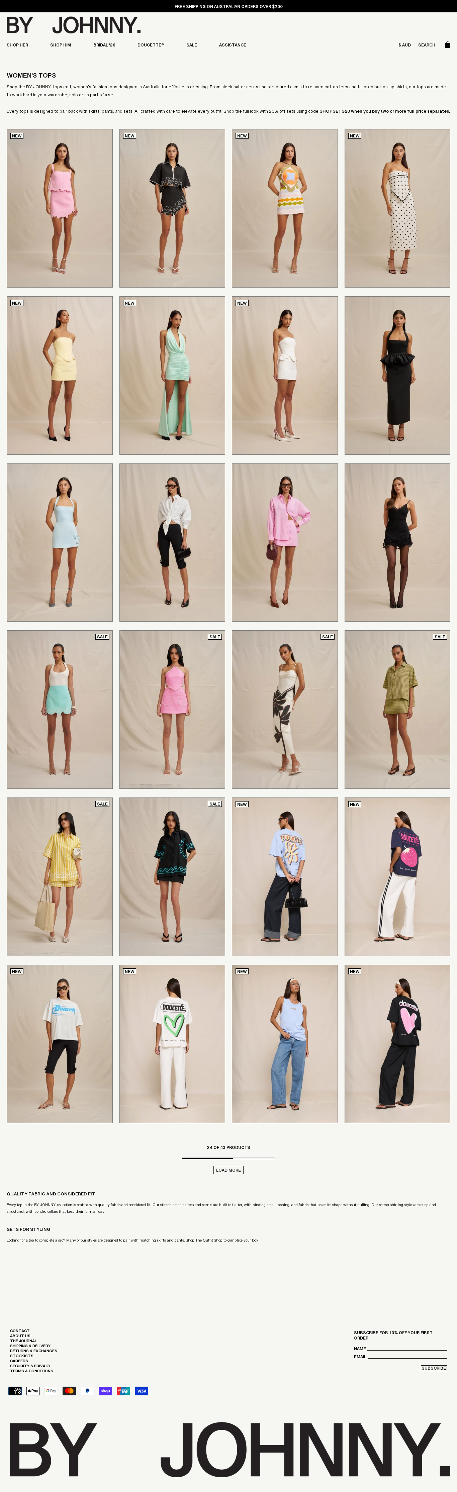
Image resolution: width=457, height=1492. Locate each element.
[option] (228, 8)
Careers (19, 1362)
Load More (228, 1171)
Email (360, 1358)
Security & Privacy (30, 1367)
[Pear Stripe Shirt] (397, 709)
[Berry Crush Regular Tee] (397, 877)
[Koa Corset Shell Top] (59, 375)
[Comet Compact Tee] (59, 1044)
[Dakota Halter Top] (397, 375)
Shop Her (17, 46)
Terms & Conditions (31, 1372)
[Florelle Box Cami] (59, 208)
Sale (191, 46)
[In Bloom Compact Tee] (285, 877)
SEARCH (426, 46)
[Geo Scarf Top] (285, 208)
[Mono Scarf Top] (285, 709)
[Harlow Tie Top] (172, 375)
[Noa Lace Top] (397, 543)
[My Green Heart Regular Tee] (172, 1044)
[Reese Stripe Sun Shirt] (59, 877)
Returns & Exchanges (33, 1352)
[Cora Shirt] (172, 543)
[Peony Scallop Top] (172, 709)
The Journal (23, 1342)
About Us (20, 1337)
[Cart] (447, 46)
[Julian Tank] (285, 1044)
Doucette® (151, 46)
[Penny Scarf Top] (397, 208)
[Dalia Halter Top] (59, 709)
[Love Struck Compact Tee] (397, 1044)
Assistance (232, 46)
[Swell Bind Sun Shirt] (172, 877)
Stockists (21, 1357)
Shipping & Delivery (30, 1347)
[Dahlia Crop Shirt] (172, 208)
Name (360, 1350)
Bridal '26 (104, 46)
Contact (20, 1332)
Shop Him (60, 46)
